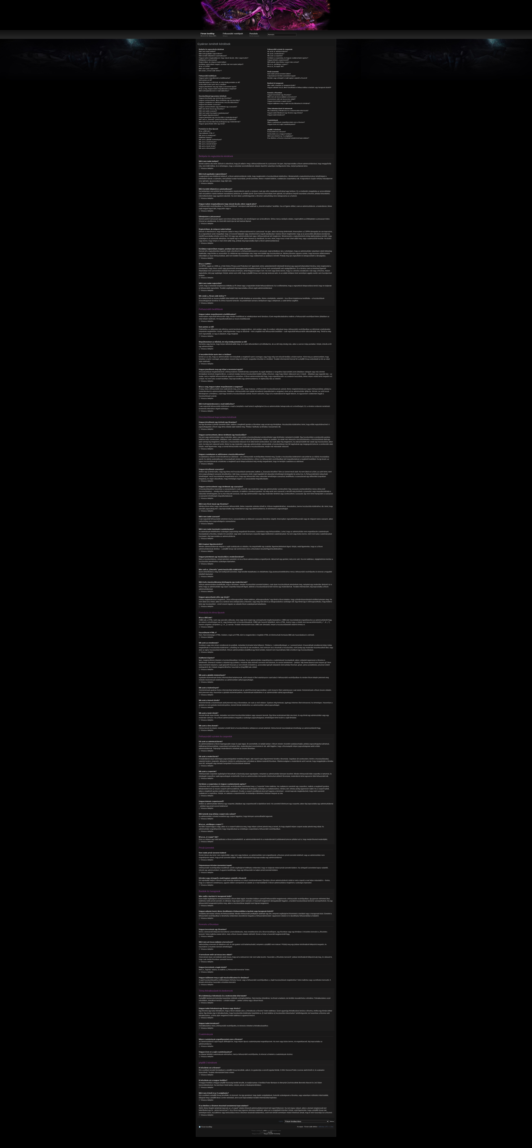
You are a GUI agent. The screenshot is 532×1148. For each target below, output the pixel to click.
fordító (236, 1083)
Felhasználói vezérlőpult (233, 35)
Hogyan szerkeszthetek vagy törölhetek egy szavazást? (218, 107)
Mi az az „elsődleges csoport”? (277, 64)
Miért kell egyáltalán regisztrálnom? (210, 53)
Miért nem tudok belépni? (207, 51)
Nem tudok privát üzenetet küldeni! (279, 74)
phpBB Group (232, 1070)
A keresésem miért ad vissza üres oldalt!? (281, 99)
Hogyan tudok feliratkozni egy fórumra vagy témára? (285, 113)
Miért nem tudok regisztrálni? (208, 68)
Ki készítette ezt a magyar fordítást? (279, 134)
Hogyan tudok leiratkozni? (276, 115)
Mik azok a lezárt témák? (207, 146)
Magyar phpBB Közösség (223, 1083)
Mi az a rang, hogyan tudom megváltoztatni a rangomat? (217, 89)
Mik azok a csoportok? (275, 56)
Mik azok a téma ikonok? (207, 148)
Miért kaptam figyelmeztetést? (209, 115)
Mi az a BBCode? (204, 131)
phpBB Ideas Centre (218, 1098)
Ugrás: (281, 1121)
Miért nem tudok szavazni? (208, 111)
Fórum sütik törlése (310, 1126)
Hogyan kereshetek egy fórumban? (279, 95)
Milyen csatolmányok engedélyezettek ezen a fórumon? (286, 122)
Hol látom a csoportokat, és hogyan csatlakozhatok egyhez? (287, 58)
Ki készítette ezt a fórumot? (276, 131)
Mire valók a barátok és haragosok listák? (281, 85)
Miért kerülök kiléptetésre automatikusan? (213, 56)
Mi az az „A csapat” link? (275, 66)
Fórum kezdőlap (208, 35)
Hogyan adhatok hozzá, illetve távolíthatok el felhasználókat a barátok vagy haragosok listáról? (299, 87)
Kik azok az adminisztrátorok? (277, 51)
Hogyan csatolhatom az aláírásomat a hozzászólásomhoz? (219, 102)
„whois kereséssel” (221, 1110)
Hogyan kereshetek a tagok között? (279, 101)
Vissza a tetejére (207, 168)
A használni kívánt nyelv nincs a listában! (212, 84)
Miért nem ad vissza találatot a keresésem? (282, 97)
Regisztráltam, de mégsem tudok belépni (212, 62)
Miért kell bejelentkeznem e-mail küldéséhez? (214, 91)
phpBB (270, 1132)
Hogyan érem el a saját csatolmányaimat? (281, 124)
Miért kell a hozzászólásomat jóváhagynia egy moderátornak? (219, 122)
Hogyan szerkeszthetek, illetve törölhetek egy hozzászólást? (219, 100)
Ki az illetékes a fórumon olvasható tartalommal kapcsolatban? (288, 138)
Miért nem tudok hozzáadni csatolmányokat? (214, 113)
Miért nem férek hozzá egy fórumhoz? (211, 109)
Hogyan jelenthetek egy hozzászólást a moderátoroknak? (218, 117)
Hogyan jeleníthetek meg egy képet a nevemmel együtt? (217, 86)
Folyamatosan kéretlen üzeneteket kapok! (281, 76)
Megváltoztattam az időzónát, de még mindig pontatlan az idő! (219, 82)
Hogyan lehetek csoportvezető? (278, 60)
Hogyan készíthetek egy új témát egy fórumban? (215, 98)
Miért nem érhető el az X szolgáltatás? (280, 136)
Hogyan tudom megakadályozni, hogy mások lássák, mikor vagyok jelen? (223, 58)
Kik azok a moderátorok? (275, 53)
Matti (264, 1130)
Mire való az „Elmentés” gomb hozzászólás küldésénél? (217, 119)
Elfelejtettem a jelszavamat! (208, 60)
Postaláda (254, 35)
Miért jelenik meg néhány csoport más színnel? (283, 62)
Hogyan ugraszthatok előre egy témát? (212, 124)
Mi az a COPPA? (204, 66)
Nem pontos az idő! (205, 80)
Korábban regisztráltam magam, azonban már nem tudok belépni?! (221, 64)
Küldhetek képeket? (205, 137)
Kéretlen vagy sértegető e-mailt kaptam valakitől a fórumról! (287, 78)
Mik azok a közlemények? (207, 142)
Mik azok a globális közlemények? (210, 139)
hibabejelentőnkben (253, 1085)
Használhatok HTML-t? (206, 133)
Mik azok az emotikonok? (207, 135)
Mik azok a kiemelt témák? (208, 144)
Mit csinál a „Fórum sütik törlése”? (210, 71)
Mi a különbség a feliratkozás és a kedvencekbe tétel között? (287, 110)
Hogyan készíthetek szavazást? (210, 104)
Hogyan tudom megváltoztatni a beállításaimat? (214, 78)
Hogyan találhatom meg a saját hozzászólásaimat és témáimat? (288, 103)
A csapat (300, 1126)
